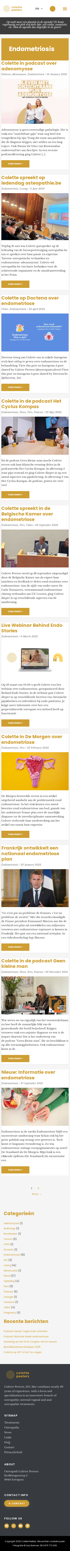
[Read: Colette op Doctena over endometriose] (35, 332)
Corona (8, 1239)
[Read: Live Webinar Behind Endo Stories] (35, 659)
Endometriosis (36, 74)
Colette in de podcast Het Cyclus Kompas (31, 404)
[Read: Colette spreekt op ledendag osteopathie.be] (35, 216)
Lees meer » (16, 162)
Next (37, 1194)
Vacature (9, 1302)
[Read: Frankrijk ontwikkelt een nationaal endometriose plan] (35, 887)
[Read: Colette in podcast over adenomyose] (35, 101)
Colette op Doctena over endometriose (30, 301)
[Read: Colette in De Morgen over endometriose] (35, 771)
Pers (29, 412)
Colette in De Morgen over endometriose (31, 739)
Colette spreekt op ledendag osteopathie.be (31, 180)
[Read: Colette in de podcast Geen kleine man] (35, 995)
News (23, 412)
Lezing (24, 188)
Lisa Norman (32, 1545)
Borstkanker (10, 1233)
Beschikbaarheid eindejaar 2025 (22, 1347)
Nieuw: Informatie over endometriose (28, 1075)
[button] (65, 8)
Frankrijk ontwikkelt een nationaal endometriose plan (30, 853)
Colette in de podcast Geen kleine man (33, 963)
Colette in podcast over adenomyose (29, 66)
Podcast (6, 74)
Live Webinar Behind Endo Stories (31, 628)
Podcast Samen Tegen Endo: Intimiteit (26, 1331)
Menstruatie (11, 1270)
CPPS (7, 1244)
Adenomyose (19, 74)
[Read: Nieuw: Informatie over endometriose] (35, 1106)
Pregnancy (10, 1312)
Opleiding (9, 1281)
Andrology (9, 1228)
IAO (6, 1260)
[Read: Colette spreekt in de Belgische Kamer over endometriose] (35, 548)
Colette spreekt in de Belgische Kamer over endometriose (27, 514)
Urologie (8, 1297)
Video (4, 309)
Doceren (9, 1249)
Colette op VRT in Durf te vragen (23, 1352)
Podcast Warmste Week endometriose (26, 1336)
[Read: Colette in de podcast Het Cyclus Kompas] (35, 435)
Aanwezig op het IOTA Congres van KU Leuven (30, 1341)
